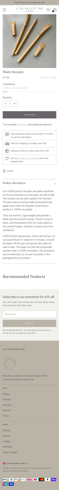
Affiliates (8, 446)
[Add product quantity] (5, 104)
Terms (6, 416)
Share (10, 171)
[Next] (50, 2)
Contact (7, 399)
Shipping (22, 124)
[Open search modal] (48, 10)
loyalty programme (28, 158)
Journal (6, 436)
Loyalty (7, 441)
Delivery (7, 405)
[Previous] (8, 2)
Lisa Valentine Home (19, 468)
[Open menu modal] (4, 10)
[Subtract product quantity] (14, 104)
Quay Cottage (10, 452)
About (6, 394)
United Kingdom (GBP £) (16, 463)
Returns (7, 410)
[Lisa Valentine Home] (29, 10)
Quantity (7, 97)
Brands (6, 430)
